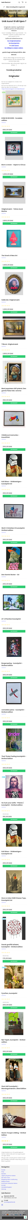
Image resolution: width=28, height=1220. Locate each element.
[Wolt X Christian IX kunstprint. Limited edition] (14, 513)
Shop (2, 1172)
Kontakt (3, 1185)
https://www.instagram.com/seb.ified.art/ (13, 89)
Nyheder (3, 1174)
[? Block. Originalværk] (14, 329)
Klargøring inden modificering (9, 1179)
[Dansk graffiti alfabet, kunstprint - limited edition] (14, 929)
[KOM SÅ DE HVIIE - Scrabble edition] (14, 103)
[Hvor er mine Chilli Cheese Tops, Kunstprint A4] (14, 883)
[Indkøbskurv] (22, 2)
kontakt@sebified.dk (9, 1202)
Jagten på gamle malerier (8, 1175)
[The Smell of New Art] (14, 240)
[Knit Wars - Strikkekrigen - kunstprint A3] (14, 466)
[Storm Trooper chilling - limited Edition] (14, 1117)
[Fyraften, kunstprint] (14, 978)
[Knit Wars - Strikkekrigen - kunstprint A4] (14, 836)
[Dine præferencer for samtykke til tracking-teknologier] (25, 1217)
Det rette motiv (5, 1177)
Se (14, 41)
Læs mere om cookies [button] (8, 1214)
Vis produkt (14, 132)
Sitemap (3, 1189)
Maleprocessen (5, 1181)
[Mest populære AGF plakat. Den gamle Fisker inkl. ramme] (14, 373)
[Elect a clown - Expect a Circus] (14, 149)
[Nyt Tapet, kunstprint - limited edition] (14, 1024)
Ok (14, 1217)
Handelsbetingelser (6, 1187)
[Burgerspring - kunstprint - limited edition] (14, 648)
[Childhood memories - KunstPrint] (14, 420)
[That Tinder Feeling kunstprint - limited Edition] (14, 741)
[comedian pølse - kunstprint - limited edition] (14, 694)
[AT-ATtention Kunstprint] (14, 603)
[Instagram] (2, 1205)
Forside (3, 1170)
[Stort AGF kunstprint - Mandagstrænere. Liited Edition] (14, 1071)
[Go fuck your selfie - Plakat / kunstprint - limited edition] (14, 787)
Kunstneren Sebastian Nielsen (9, 1183)
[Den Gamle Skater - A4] (14, 559)
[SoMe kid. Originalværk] (14, 284)
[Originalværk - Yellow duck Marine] (14, 194)
